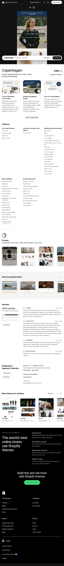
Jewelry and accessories (9, 509)
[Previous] (56, 277)
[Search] (44, 2)
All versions (35, 370)
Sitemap (4, 558)
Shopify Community (8, 529)
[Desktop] (30, 7)
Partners (35, 526)
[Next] (60, 277)
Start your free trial (32, 482)
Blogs (3, 532)
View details (26, 370)
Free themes (36, 506)
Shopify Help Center (8, 523)
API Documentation (7, 526)
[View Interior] (27, 256)
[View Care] (46, 256)
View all (50, 393)
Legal (34, 529)
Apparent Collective (56, 74)
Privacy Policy (6, 550)
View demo (47, 58)
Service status (36, 532)
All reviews (6, 324)
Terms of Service (7, 546)
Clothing (4, 502)
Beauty (4, 506)
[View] (9, 287)
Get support (7, 373)
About (34, 523)
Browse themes (34, 2)
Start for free (57, 2)
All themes (6, 377)
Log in (48, 2)
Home (3, 512)
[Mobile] (33, 7)
